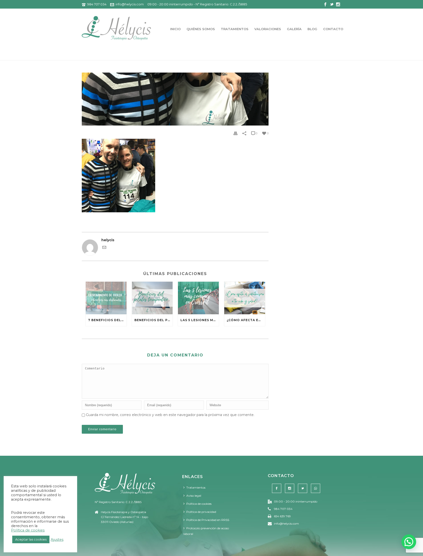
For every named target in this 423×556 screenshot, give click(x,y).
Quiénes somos (201, 29)
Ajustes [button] (57, 539)
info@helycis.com (130, 4)
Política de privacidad (201, 512)
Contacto (333, 29)
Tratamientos (234, 29)
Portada (286, 55)
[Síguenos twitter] (302, 488)
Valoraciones (267, 29)
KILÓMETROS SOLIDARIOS (317, 55)
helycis (107, 240)
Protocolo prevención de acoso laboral (206, 531)
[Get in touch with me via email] (104, 248)
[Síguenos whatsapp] (315, 488)
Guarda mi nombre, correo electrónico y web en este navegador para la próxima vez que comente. (170, 415)
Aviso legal (193, 495)
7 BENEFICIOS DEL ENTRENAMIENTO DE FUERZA (107, 320)
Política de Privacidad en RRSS (207, 520)
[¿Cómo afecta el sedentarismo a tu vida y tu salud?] (244, 298)
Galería (294, 29)
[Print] (235, 133)
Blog (312, 29)
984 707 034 (96, 4)
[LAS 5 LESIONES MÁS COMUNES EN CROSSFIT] (198, 298)
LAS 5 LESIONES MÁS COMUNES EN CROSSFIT (199, 320)
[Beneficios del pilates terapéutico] (152, 298)
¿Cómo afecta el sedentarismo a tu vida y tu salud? (246, 320)
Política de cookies (199, 503)
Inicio (175, 29)
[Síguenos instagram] (289, 488)
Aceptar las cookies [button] (31, 539)
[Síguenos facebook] (276, 488)
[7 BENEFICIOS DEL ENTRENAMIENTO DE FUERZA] (106, 298)
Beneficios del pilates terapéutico (153, 320)
